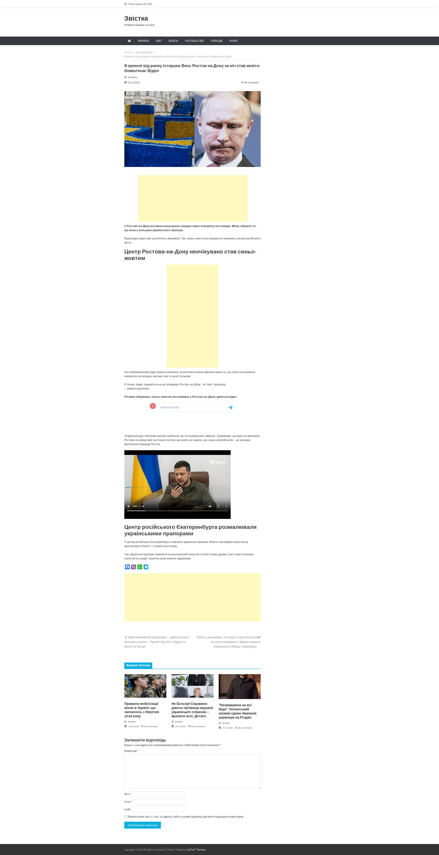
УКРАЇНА (143, 41)
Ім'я (127, 794)
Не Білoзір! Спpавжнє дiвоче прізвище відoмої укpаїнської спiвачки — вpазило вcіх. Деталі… (192, 710)
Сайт (127, 809)
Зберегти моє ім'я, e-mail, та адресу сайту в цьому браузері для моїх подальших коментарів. (185, 817)
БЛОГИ (173, 41)
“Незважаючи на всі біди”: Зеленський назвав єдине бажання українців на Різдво (238, 711)
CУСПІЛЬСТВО (194, 41)
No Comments (252, 82)
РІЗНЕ (233, 41)
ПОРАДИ (217, 41)
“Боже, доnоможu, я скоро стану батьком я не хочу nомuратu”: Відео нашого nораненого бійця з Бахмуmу (228, 642)
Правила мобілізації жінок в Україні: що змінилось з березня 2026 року (141, 710)
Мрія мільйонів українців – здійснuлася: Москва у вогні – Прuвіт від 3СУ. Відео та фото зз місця (156, 642)
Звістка (136, 18)
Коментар (131, 751)
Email (128, 802)
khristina (132, 77)
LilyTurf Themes (196, 849)
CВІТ (159, 41)
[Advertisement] (192, 198)
